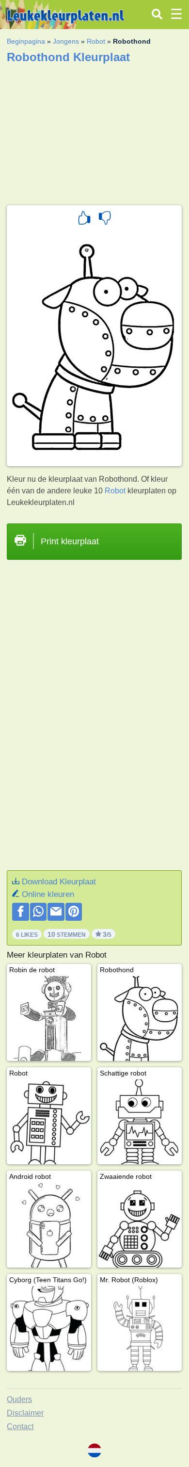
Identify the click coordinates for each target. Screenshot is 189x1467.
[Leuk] (84, 219)
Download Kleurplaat (59, 881)
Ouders (19, 1399)
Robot (96, 41)
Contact (20, 1426)
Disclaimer (25, 1413)
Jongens (66, 41)
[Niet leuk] (104, 219)
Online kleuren (48, 894)
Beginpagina (26, 41)
